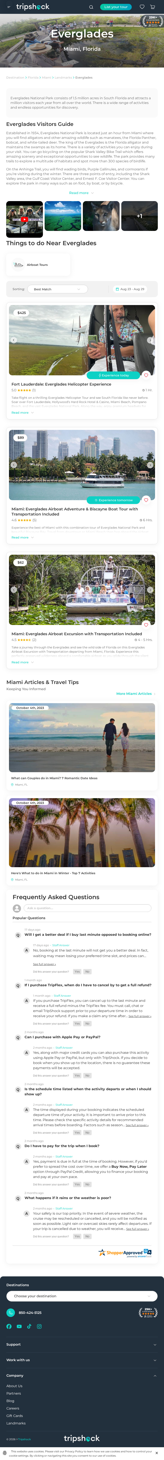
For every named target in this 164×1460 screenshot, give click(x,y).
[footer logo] (82, 1439)
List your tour (116, 7)
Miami (46, 77)
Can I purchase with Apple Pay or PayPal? (62, 1037)
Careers (12, 1408)
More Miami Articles (134, 694)
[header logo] (33, 7)
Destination (15, 77)
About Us (14, 1386)
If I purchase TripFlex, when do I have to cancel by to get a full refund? (88, 985)
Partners (13, 1393)
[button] (77, 971)
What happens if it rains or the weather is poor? (68, 1198)
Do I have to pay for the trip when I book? (62, 1146)
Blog (10, 1401)
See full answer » (44, 964)
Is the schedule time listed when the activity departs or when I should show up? (88, 1091)
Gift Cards (14, 1416)
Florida (33, 77)
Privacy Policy (74, 1451)
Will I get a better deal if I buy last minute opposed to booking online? (88, 935)
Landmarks (63, 77)
